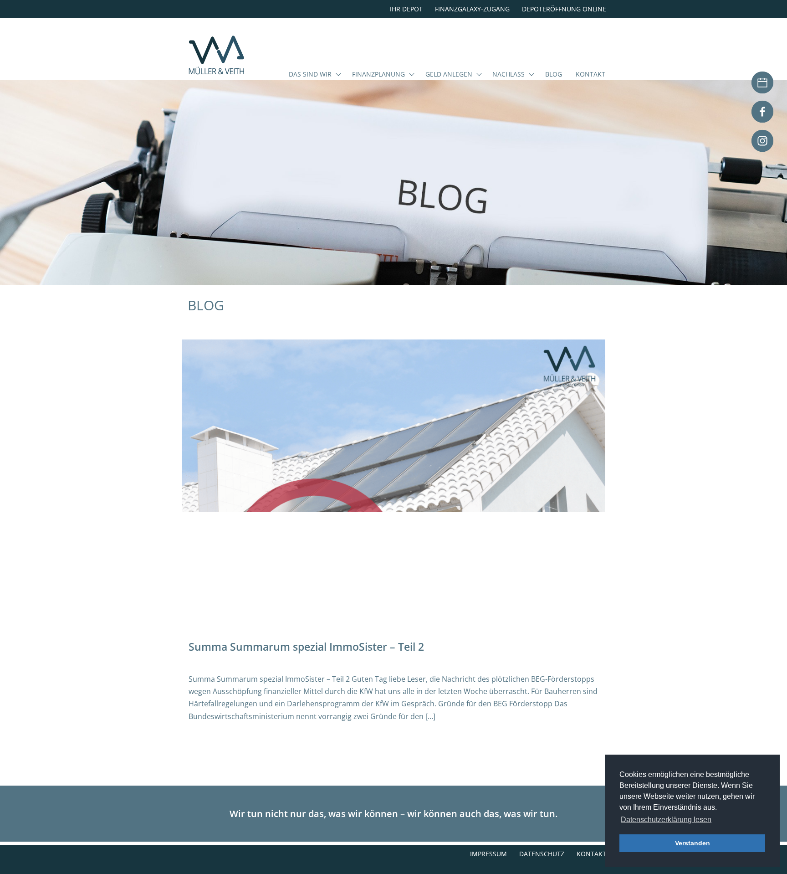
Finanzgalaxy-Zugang (472, 9)
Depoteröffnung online (564, 9)
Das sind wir (310, 74)
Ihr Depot (406, 9)
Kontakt (590, 74)
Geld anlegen (448, 74)
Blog (553, 74)
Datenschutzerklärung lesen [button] (666, 819)
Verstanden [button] (692, 843)
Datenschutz (541, 853)
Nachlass (508, 74)
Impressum (488, 853)
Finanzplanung (378, 74)
